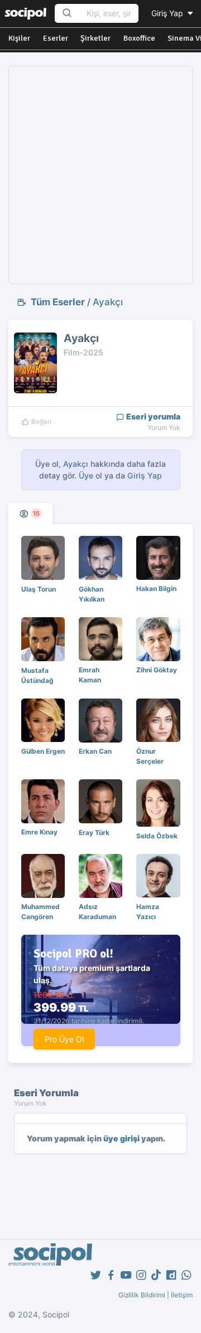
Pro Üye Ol (64, 1039)
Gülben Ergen (43, 751)
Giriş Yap (168, 13)
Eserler (55, 38)
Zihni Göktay (156, 670)
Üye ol (90, 475)
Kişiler (19, 38)
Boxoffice (139, 38)
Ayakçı (108, 301)
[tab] (30, 513)
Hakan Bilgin (156, 588)
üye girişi (121, 1138)
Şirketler (95, 38)
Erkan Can (95, 751)
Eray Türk (94, 832)
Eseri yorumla (152, 416)
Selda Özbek (157, 836)
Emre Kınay (39, 832)
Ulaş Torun (38, 589)
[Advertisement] (100, 175)
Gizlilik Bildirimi (141, 1295)
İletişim (182, 1295)
